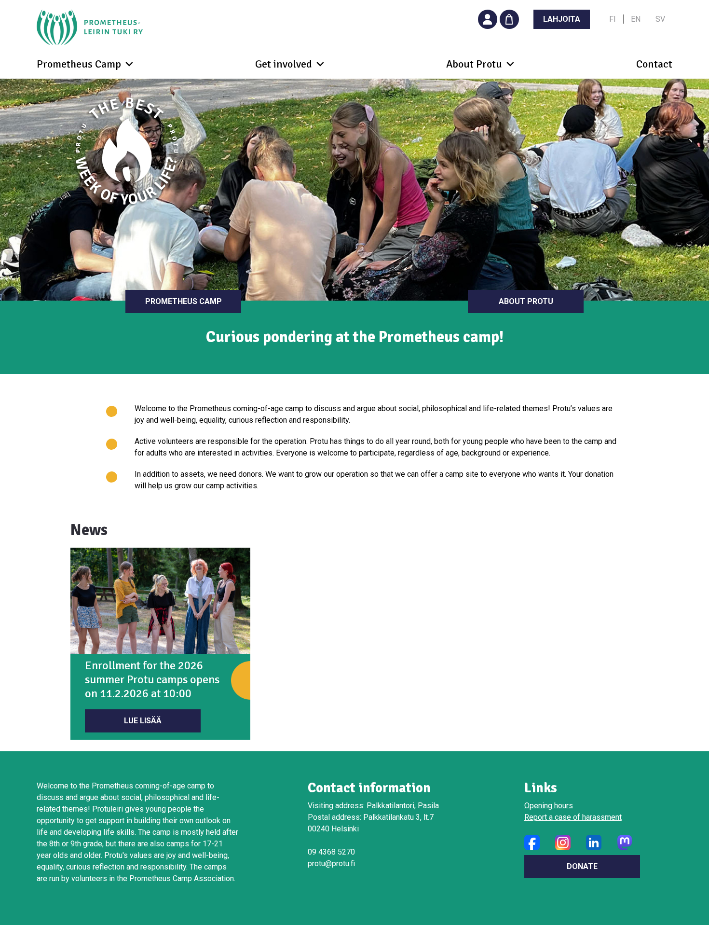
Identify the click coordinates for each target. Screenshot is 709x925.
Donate (582, 866)
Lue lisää (143, 720)
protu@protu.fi (331, 863)
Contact (654, 63)
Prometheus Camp (183, 301)
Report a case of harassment (573, 817)
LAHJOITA (561, 19)
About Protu (526, 301)
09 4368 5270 (331, 851)
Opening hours (548, 805)
